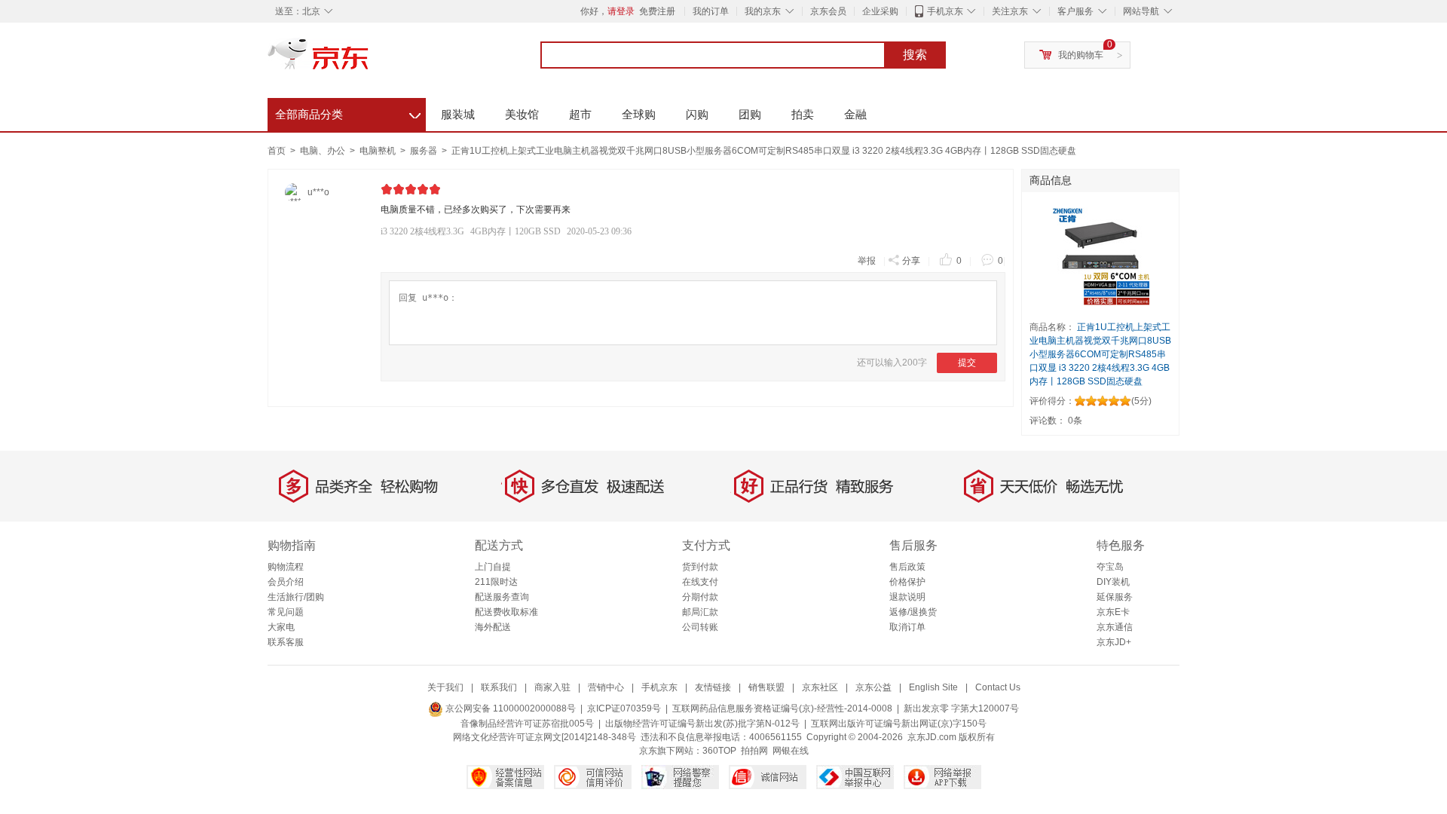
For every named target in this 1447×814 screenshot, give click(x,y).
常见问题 (286, 612)
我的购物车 (1080, 55)
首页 (277, 150)
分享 (911, 261)
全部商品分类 (348, 112)
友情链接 (713, 687)
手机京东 (945, 11)
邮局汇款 (700, 612)
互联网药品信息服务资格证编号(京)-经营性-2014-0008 (782, 708)
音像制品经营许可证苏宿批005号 (527, 723)
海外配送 (493, 627)
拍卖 (802, 114)
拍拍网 (754, 750)
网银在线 (790, 750)
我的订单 (711, 11)
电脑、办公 (323, 150)
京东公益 (873, 687)
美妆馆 (522, 114)
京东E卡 (1113, 612)
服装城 (458, 114)
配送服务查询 (502, 597)
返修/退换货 (913, 612)
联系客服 (286, 642)
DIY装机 (1113, 582)
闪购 (697, 114)
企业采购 (880, 11)
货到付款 (700, 567)
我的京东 (763, 11)
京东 (369, 60)
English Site (933, 687)
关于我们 (445, 687)
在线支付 (700, 582)
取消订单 (907, 627)
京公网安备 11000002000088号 (509, 708)
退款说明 (907, 597)
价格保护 (907, 582)
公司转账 (700, 627)
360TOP (719, 750)
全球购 (639, 114)
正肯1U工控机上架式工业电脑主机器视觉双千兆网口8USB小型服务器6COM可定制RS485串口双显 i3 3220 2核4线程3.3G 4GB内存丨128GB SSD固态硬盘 (763, 150)
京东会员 (828, 11)
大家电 (281, 627)
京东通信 (1115, 627)
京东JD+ (1114, 642)
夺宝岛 (1110, 567)
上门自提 (493, 567)
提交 (967, 362)
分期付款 (700, 597)
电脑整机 (378, 150)
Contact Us (997, 687)
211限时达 (496, 582)
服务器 (424, 150)
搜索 (915, 54)
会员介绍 (286, 582)
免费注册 (657, 11)
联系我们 (499, 687)
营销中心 (606, 687)
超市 (580, 114)
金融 (855, 114)
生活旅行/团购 (296, 597)
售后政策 (907, 567)
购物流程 (286, 567)
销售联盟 (766, 687)
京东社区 (820, 687)
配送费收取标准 (506, 612)
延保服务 (1115, 597)
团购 (750, 114)
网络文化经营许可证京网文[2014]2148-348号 (544, 737)
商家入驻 (552, 687)
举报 (867, 261)
